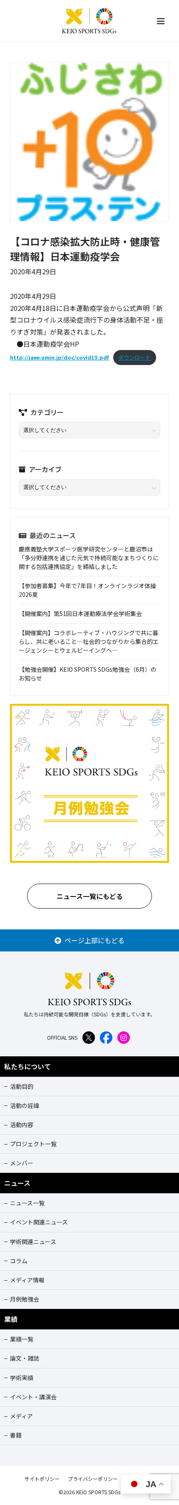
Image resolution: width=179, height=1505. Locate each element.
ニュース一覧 (27, 1203)
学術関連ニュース (33, 1241)
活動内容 (21, 1124)
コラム (18, 1261)
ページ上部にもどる (92, 940)
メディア (21, 1416)
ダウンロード (134, 357)
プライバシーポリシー (93, 1478)
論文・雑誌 (24, 1358)
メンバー (21, 1163)
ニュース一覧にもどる (90, 896)
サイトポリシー (42, 1478)
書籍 (16, 1435)
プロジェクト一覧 (33, 1144)
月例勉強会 (24, 1299)
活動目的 (21, 1086)
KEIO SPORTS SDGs (89, 20)
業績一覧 (21, 1339)
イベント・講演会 (33, 1397)
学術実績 (21, 1377)
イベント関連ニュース (39, 1222)
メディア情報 (27, 1280)
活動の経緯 (24, 1105)
